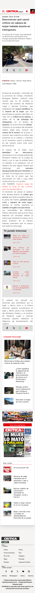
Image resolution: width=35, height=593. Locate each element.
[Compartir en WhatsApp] (20, 69)
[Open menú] (3, 11)
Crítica (6, 550)
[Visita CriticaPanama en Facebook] (6, 571)
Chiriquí (12, 81)
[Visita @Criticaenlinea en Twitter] (12, 571)
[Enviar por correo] (26, 70)
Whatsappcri (13, 576)
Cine (20, 553)
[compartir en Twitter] (14, 70)
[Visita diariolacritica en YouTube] (23, 571)
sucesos (19, 81)
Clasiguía (21, 556)
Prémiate (21, 559)
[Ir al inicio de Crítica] (14, 11)
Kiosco (21, 550)
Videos (22, 576)
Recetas (6, 562)
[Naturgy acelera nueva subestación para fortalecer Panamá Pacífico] (9, 390)
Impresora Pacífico (24, 562)
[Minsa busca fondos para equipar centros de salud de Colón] (17, 349)
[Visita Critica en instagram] (29, 571)
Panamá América (9, 553)
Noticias (4, 576)
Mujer (5, 559)
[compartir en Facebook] (7, 70)
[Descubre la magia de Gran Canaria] (9, 401)
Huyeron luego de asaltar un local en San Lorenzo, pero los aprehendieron (17, 186)
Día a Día (7, 556)
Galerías (30, 576)
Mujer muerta (27, 81)
